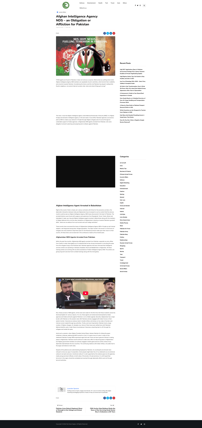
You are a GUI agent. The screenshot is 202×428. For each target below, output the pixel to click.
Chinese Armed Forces (126, 174)
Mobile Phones (124, 223)
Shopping (122, 246)
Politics (122, 237)
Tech (106, 3)
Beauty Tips (123, 168)
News (121, 225)
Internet (122, 208)
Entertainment (91, 3)
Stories (122, 251)
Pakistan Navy (124, 234)
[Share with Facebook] (104, 33)
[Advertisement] (85, 100)
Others (125, 3)
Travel (112, 3)
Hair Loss (122, 200)
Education (123, 185)
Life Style (122, 214)
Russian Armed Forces (126, 243)
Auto (118, 3)
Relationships (124, 240)
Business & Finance (125, 171)
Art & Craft (123, 163)
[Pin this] (114, 33)
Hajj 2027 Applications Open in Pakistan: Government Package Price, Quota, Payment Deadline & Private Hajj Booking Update (132, 71)
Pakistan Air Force (125, 228)
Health (100, 3)
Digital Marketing (124, 183)
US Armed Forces (125, 266)
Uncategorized (124, 263)
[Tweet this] (107, 33)
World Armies (123, 271)
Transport (122, 257)
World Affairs (123, 268)
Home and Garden (125, 205)
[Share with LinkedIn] (110, 33)
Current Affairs (124, 177)
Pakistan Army (124, 231)
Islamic (122, 211)
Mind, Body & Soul (125, 220)
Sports (122, 248)
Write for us (83, 8)
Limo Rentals (123, 217)
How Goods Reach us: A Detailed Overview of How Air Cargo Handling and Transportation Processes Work (132, 100)
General (122, 197)
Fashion (122, 191)
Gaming (122, 194)
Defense (82, 3)
